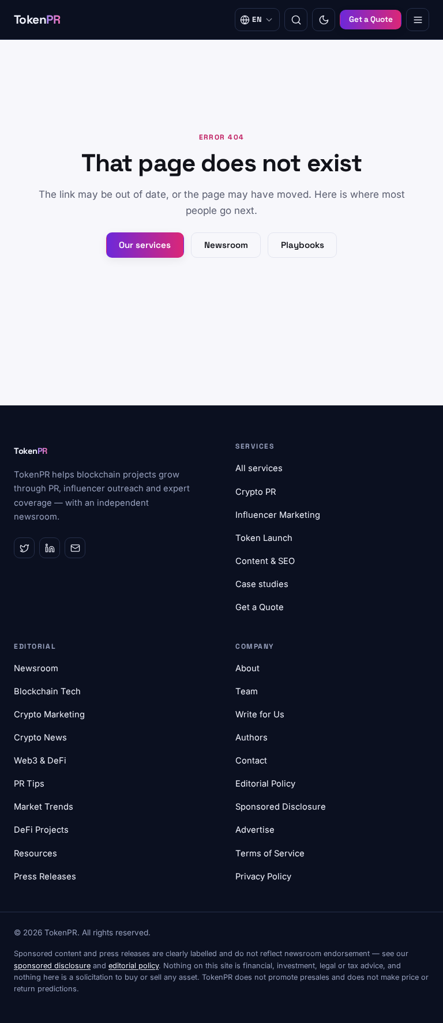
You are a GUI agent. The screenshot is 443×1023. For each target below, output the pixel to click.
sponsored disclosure (52, 965)
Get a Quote (371, 19)
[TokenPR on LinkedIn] (49, 547)
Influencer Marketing (277, 515)
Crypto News (40, 737)
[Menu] (417, 19)
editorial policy (133, 965)
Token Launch (263, 538)
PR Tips (29, 783)
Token (37, 19)
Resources (35, 853)
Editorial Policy (265, 783)
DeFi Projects (41, 830)
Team (246, 691)
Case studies (261, 584)
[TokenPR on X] (24, 547)
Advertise (255, 830)
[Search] (295, 19)
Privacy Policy (263, 876)
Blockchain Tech (47, 691)
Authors (251, 737)
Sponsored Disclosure (280, 807)
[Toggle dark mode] (323, 19)
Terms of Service (270, 853)
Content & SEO (265, 561)
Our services (145, 244)
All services (259, 468)
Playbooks (302, 244)
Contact (251, 760)
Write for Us (259, 714)
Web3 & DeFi (40, 760)
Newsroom (226, 244)
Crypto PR (255, 492)
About (247, 668)
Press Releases (45, 876)
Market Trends (43, 807)
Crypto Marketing (49, 714)
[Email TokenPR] (75, 547)
